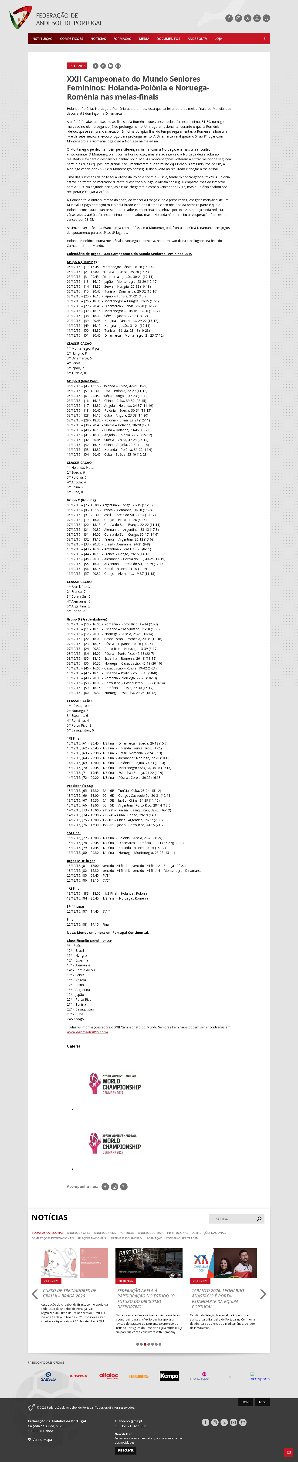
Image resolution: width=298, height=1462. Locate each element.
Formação (122, 38)
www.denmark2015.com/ (87, 1032)
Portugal (127, 1233)
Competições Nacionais (209, 1233)
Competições (71, 38)
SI (265, 38)
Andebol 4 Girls (78, 1233)
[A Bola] (73, 1376)
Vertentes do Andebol (126, 1238)
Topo (263, 1402)
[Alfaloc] (103, 1376)
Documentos (168, 38)
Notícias (98, 38)
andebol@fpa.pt (130, 1421)
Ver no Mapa (42, 1439)
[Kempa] (164, 1376)
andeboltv (197, 38)
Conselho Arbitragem (182, 1238)
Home (246, 1402)
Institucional (177, 1233)
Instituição (42, 38)
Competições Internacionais (53, 1238)
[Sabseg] (43, 1376)
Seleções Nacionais (92, 1238)
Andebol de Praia (150, 1233)
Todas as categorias (47, 1233)
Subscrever (126, 1450)
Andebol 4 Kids (105, 1233)
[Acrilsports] (255, 1377)
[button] (288, 1452)
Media (144, 38)
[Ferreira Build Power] (134, 1377)
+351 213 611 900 (132, 1426)
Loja (218, 38)
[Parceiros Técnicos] (224, 1377)
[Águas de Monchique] (194, 1376)
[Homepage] (74, 18)
